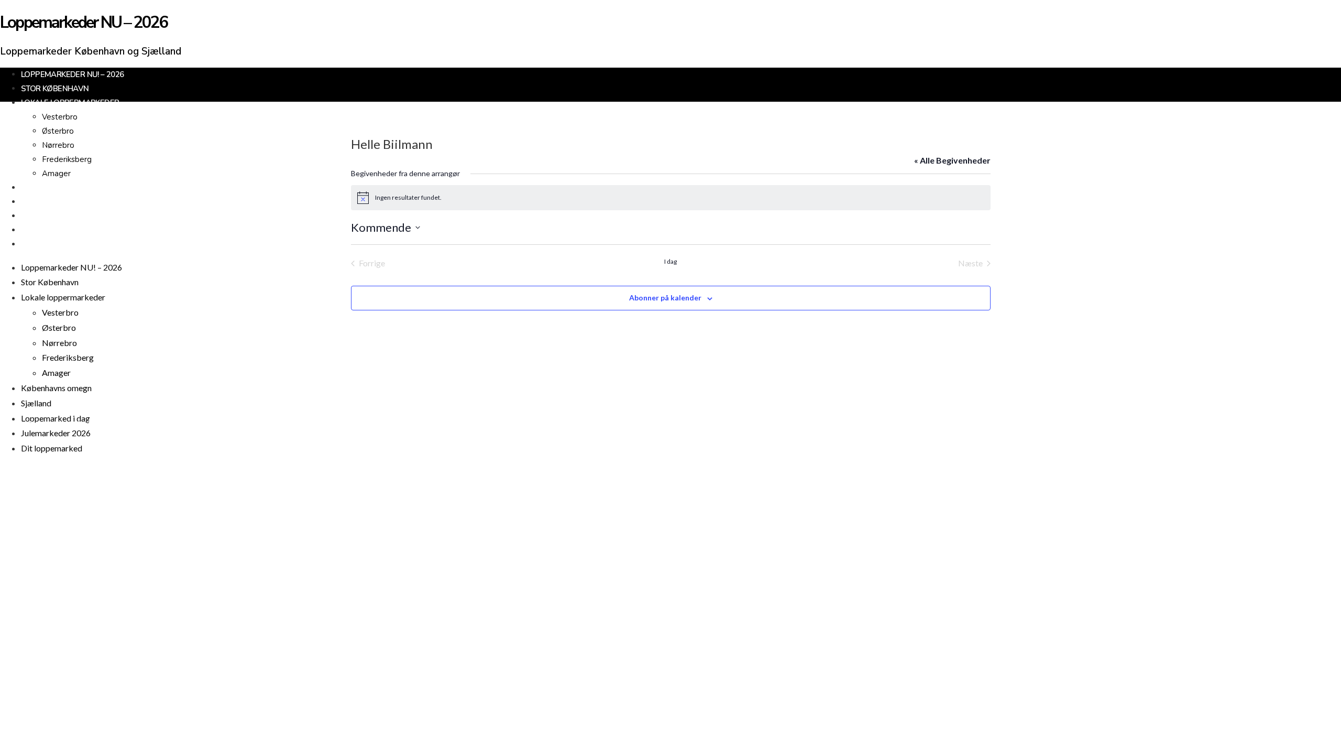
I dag (670, 261)
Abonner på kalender (665, 297)
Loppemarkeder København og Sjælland (90, 51)
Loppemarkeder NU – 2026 (84, 23)
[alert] (671, 197)
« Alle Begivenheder (952, 160)
